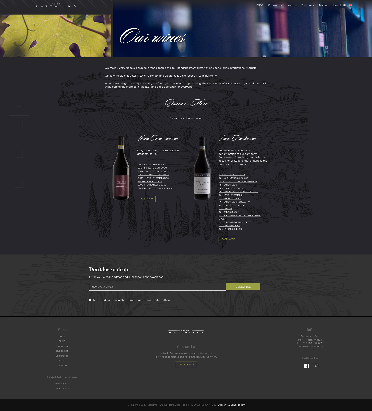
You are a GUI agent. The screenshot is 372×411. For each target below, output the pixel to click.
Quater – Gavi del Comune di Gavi (155, 188)
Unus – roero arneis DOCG (152, 164)
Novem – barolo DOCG (150, 181)
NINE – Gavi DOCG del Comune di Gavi (238, 181)
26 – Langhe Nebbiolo (230, 195)
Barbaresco (62, 355)
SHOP (62, 341)
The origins (62, 350)
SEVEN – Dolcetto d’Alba (232, 174)
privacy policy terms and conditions (149, 300)
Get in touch (186, 364)
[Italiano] (345, 5)
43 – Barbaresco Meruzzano (234, 202)
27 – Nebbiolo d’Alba (230, 198)
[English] (350, 5)
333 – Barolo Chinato (230, 229)
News (62, 360)
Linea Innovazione (157, 138)
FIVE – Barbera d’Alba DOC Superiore (238, 191)
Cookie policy (62, 388)
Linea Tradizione (237, 138)
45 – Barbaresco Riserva (232, 205)
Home (62, 336)
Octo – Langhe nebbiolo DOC (153, 178)
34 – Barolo (225, 208)
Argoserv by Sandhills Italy (231, 404)
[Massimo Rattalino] (56, 5)
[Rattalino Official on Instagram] (314, 364)
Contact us (62, 365)
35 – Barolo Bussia (229, 212)
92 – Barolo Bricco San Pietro (235, 222)
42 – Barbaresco (228, 185)
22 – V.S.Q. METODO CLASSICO (233, 178)
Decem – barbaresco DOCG (152, 185)
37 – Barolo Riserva (229, 225)
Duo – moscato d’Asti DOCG (152, 168)
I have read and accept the (131, 300)
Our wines (62, 345)
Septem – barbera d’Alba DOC (153, 174)
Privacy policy (62, 383)
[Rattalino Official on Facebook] (305, 364)
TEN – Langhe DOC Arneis (232, 188)
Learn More (146, 199)
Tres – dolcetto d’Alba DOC (152, 171)
